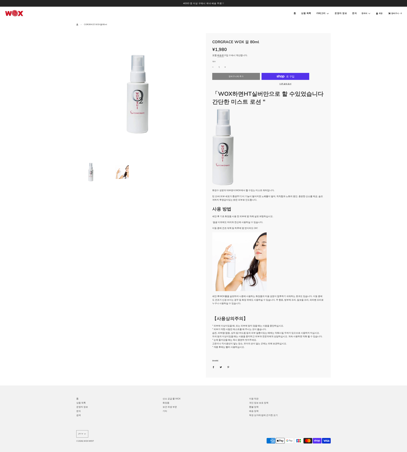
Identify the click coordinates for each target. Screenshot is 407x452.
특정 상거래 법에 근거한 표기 (263, 415)
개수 (214, 61)
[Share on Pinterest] (228, 367)
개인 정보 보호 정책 (258, 402)
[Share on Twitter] (220, 367)
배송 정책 (254, 411)
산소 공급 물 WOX (172, 398)
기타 (165, 411)
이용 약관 (254, 398)
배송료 (220, 55)
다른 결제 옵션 (285, 84)
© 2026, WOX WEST (85, 441)
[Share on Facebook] (213, 367)
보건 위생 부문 (170, 406)
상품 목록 (306, 13)
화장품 (166, 402)
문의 (354, 13)
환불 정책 (254, 406)
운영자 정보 (341, 13)
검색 (78, 415)
